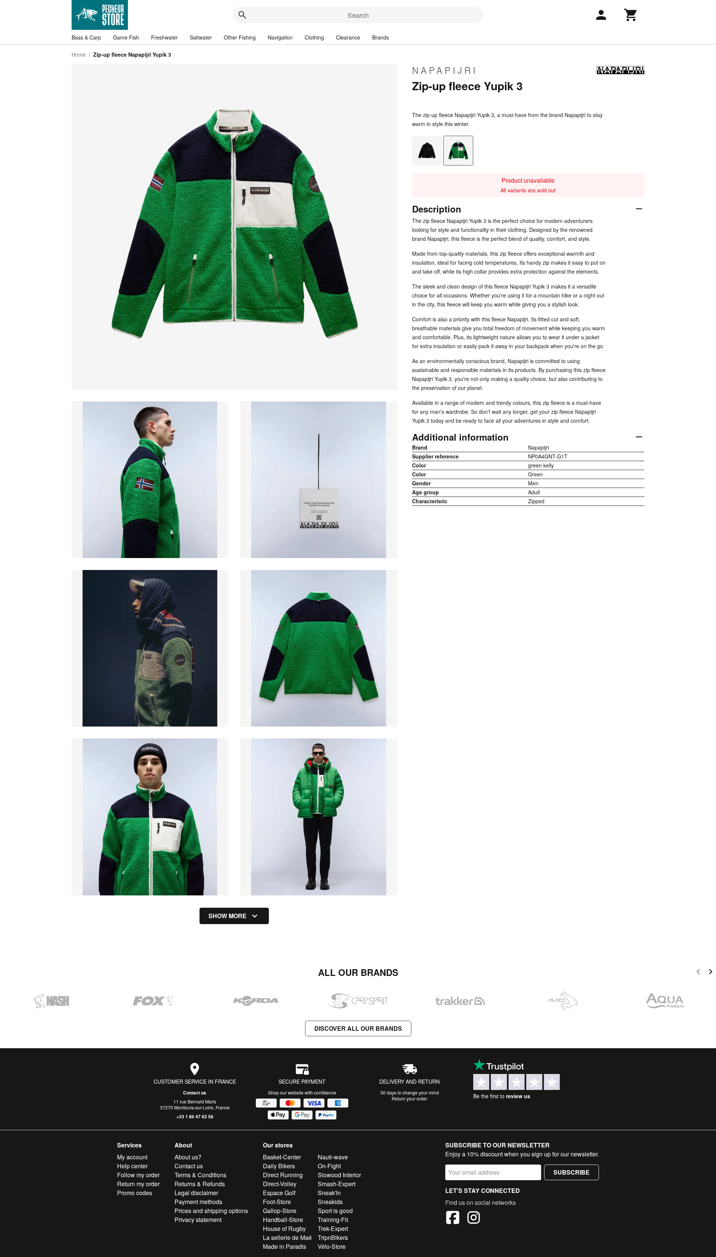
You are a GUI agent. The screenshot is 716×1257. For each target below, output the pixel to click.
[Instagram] (473, 1218)
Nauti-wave (333, 1157)
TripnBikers (333, 1237)
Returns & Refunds (200, 1183)
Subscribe (571, 1172)
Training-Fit (333, 1219)
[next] (710, 972)
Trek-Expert (333, 1228)
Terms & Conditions (200, 1175)
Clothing (314, 37)
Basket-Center (282, 1157)
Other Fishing (240, 37)
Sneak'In (329, 1192)
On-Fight (329, 1166)
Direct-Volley (279, 1183)
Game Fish (126, 37)
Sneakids (330, 1201)
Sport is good (335, 1210)
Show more (227, 915)
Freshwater (164, 37)
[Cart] (631, 14)
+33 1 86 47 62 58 (194, 1116)
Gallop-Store (279, 1210)
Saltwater (201, 37)
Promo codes (134, 1192)
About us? (188, 1157)
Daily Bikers (279, 1166)
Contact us (194, 1093)
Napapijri (445, 70)
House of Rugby (284, 1228)
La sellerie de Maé (287, 1237)
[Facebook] (452, 1218)
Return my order (138, 1183)
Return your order (409, 1098)
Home (79, 54)
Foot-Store (277, 1201)
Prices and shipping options (211, 1210)
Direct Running (283, 1175)
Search (358, 15)
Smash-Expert (336, 1183)
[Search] (242, 15)
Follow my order (138, 1175)
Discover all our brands (358, 1028)
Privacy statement (198, 1219)
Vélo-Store (332, 1246)
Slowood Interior (339, 1175)
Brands (380, 37)
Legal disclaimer (196, 1192)
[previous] (698, 972)
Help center (132, 1166)
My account (132, 1157)
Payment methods (198, 1201)
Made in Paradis (284, 1246)
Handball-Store (283, 1219)
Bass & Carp (86, 37)
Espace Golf (279, 1192)
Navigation (280, 37)
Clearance (348, 37)
